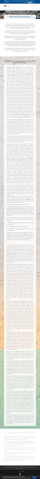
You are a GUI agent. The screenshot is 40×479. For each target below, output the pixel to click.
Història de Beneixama (14, 9)
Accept (34, 477)
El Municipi (7, 9)
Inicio (3, 9)
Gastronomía (22, 466)
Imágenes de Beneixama (30, 466)
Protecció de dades (19, 468)
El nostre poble (6, 466)
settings (29, 477)
